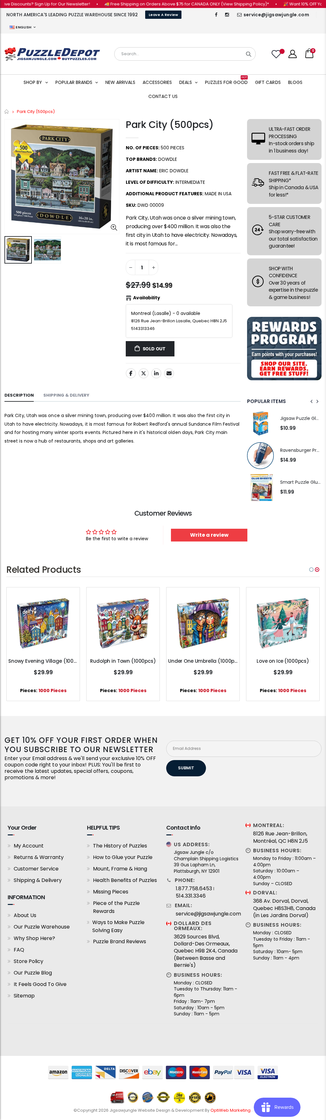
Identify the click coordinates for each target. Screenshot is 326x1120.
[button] (311, 569)
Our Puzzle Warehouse (42, 926)
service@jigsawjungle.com (276, 14)
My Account (29, 845)
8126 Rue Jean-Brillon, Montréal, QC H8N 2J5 (280, 837)
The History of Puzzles (120, 845)
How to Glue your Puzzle (122, 857)
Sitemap (24, 995)
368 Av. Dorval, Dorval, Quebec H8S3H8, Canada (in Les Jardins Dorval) (284, 908)
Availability (146, 298)
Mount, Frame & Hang (120, 868)
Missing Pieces (110, 891)
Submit (186, 768)
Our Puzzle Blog (33, 972)
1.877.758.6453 (194, 888)
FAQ (19, 949)
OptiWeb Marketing (231, 1110)
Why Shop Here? (34, 938)
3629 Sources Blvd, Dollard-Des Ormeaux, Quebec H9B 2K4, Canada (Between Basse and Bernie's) (205, 951)
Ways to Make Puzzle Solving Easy (118, 926)
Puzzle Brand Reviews (119, 941)
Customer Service (36, 868)
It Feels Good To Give (40, 984)
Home (6, 111)
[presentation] (312, 401)
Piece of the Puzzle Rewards (116, 907)
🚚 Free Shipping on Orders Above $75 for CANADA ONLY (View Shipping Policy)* (168, 4)
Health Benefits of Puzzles (125, 880)
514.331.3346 (191, 896)
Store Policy (28, 961)
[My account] (292, 54)
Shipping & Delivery (38, 880)
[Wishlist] (277, 54)
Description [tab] (19, 395)
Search (248, 54)
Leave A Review (163, 14)
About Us (25, 915)
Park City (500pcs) (170, 124)
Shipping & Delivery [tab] (66, 395)
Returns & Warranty (39, 857)
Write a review (209, 535)
